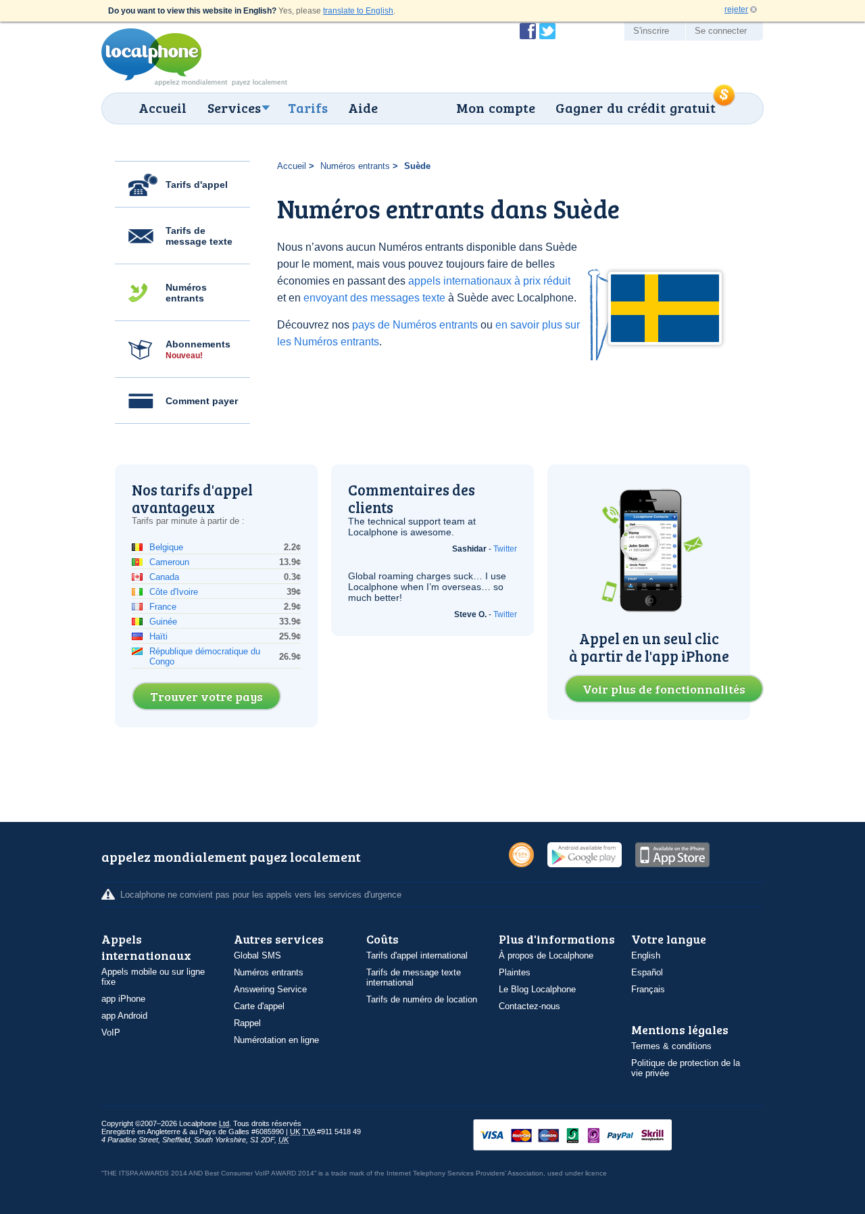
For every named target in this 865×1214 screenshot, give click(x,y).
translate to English (358, 11)
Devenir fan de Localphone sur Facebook (528, 31)
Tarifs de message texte (199, 236)
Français (648, 989)
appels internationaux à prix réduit (489, 281)
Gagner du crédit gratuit (635, 107)
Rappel (247, 1023)
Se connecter (721, 31)
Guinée (163, 621)
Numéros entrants (186, 293)
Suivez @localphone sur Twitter (547, 31)
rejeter (736, 9)
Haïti (158, 636)
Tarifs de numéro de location (421, 999)
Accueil (163, 107)
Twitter (505, 549)
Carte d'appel (259, 1006)
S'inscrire (651, 31)
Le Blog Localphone (537, 989)
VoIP (110, 1032)
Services (234, 107)
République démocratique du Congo (204, 656)
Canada (164, 577)
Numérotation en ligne (276, 1040)
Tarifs (308, 107)
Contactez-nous (529, 1006)
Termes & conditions (671, 1046)
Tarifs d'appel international (417, 955)
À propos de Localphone (546, 955)
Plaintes (514, 972)
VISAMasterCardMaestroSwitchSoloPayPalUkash (591, 1135)
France (162, 607)
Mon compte (495, 107)
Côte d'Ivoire (173, 592)
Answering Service (270, 989)
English (645, 955)
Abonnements (198, 349)
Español (647, 972)
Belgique (166, 547)
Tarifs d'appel (197, 184)
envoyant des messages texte (374, 298)
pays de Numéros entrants (415, 325)
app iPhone (123, 999)
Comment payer (202, 400)
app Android (124, 1016)
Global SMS (257, 955)
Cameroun (169, 562)
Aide (363, 107)
